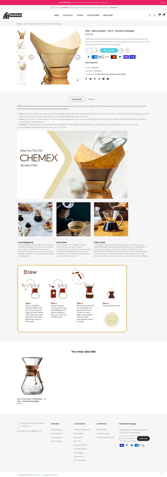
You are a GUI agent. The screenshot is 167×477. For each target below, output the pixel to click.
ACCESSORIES (93, 15)
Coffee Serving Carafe (106, 437)
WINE (56, 15)
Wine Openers (56, 430)
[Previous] (31, 57)
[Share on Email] (108, 79)
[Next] (78, 57)
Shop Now (113, 8)
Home (19, 24)
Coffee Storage (103, 433)
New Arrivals (111, 74)
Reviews (91, 99)
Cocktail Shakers (80, 445)
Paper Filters (121, 74)
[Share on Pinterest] (95, 79)
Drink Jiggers (79, 453)
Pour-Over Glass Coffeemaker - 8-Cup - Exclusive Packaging (31, 400)
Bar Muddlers (79, 433)
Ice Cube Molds (80, 460)
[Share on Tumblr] (99, 79)
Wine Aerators (56, 433)
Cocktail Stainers (80, 449)
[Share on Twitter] (91, 79)
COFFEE (80, 15)
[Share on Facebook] (86, 79)
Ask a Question (91, 62)
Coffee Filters (100, 74)
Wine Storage (56, 441)
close (5, 2)
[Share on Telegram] (103, 79)
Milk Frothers (101, 430)
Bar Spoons (78, 437)
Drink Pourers (79, 456)
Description (77, 99)
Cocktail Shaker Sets (82, 430)
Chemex (95, 67)
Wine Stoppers (57, 437)
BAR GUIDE (108, 15)
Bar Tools (77, 441)
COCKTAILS (68, 15)
